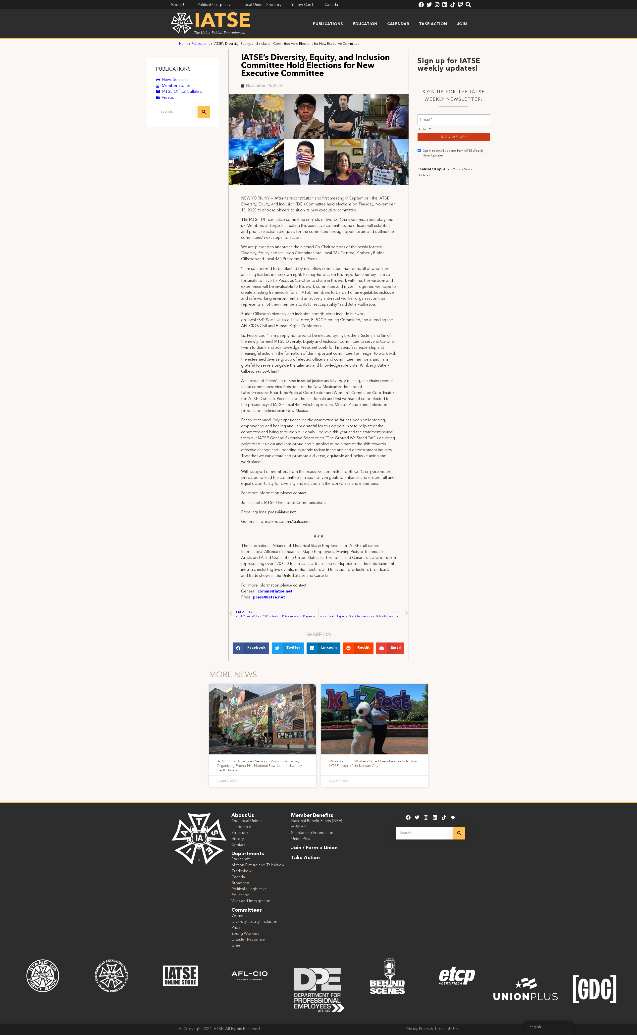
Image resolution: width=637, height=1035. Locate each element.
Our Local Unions (246, 821)
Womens (239, 916)
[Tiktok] (452, 4)
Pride (236, 928)
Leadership (241, 827)
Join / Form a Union (314, 847)
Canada (238, 877)
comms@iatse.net (275, 591)
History (237, 839)
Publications (328, 24)
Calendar (398, 24)
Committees (246, 910)
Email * (426, 116)
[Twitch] (460, 4)
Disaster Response (248, 940)
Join (462, 24)
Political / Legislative (249, 889)
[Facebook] (421, 4)
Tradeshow (241, 871)
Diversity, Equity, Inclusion (254, 922)
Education (365, 24)
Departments (247, 853)
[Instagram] (437, 4)
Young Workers (245, 934)
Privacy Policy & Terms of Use (431, 1029)
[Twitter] (429, 4)
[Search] (468, 4)
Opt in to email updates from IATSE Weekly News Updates (453, 153)
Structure (239, 833)
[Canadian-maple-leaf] (452, 817)
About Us (242, 815)
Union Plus (300, 839)
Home (183, 44)
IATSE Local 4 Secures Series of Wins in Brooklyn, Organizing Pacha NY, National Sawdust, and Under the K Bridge (259, 766)
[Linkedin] (444, 4)
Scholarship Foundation (312, 833)
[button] (251, 648)
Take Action (433, 24)
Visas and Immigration (250, 901)
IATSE (222, 22)
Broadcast (240, 883)
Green (237, 946)
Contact (238, 845)
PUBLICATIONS (173, 69)
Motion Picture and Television (257, 865)
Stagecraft (240, 859)
